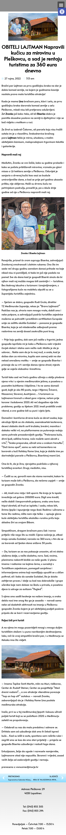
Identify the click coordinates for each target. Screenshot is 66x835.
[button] (62, 12)
